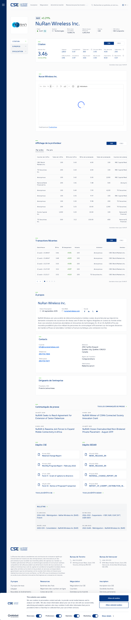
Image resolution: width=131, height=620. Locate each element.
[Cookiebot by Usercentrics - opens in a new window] (13, 616)
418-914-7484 (44, 354)
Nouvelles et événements (21, 592)
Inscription (33, 5)
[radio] (109, 43)
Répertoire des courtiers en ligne (53, 588)
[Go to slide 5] (54, 281)
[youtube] (97, 311)
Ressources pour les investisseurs (77, 5)
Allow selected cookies (114, 605)
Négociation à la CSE (77, 585)
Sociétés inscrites (106, 588)
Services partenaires (108, 592)
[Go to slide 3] (49, 281)
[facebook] (84, 311)
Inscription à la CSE (107, 585)
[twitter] (93, 311)
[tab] (39, 150)
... (86, 5)
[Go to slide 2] (47, 281)
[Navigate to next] (40, 281)
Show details (106, 616)
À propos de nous (17, 585)
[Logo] (19, 4)
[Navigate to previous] (37, 281)
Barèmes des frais (47, 585)
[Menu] (3, 4)
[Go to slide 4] (52, 281)
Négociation (44, 5)
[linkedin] (89, 311)
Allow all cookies (114, 598)
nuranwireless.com (72, 311)
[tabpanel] (81, 191)
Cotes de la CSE (46, 592)
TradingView (53, 127)
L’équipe (14, 588)
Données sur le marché (79, 592)
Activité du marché (57, 5)
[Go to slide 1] (44, 281)
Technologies (59, 31)
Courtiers (73, 588)
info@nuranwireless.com (49, 347)
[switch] (59, 616)
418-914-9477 (44, 361)
